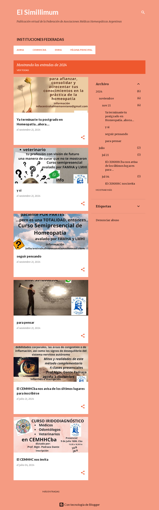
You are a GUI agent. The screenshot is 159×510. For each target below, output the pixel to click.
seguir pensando (116, 134)
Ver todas (23, 70)
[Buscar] (143, 12)
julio (102, 148)
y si (107, 127)
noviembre (106, 98)
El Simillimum (37, 12)
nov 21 (106, 105)
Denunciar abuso (107, 220)
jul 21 (105, 155)
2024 (99, 91)
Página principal (81, 49)
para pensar (113, 141)
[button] (82, 137)
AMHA (20, 49)
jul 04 (105, 176)
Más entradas (50, 491)
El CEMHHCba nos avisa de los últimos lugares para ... (121, 165)
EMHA (58, 49)
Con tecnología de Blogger (82, 504)
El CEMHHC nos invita (120, 183)
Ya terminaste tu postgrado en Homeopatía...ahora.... (119, 116)
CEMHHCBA (39, 49)
